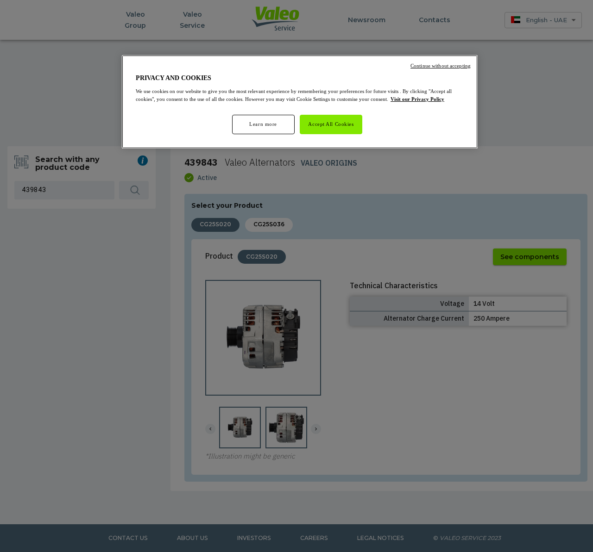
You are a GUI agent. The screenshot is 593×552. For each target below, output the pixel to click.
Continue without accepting (440, 65)
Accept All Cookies (330, 124)
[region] (300, 102)
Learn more (263, 124)
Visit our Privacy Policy (417, 99)
